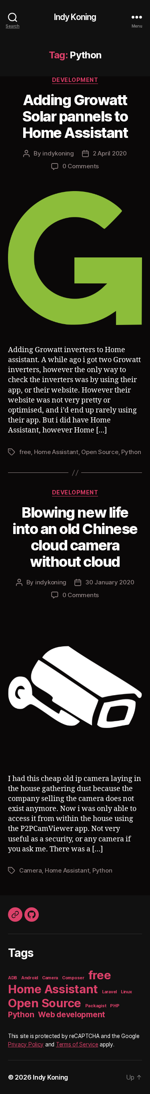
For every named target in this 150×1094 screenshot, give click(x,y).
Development (75, 79)
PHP (114, 1005)
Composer (73, 977)
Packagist (95, 1005)
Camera (30, 870)
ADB (12, 977)
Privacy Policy (26, 1044)
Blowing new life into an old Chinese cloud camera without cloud (75, 537)
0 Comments (80, 166)
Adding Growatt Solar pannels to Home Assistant (75, 116)
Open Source (99, 452)
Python (131, 452)
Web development (71, 1014)
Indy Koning (75, 17)
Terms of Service (77, 1044)
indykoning (58, 153)
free (25, 452)
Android (29, 977)
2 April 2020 (110, 153)
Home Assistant (56, 452)
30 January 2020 (109, 582)
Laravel (109, 991)
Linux (126, 991)
